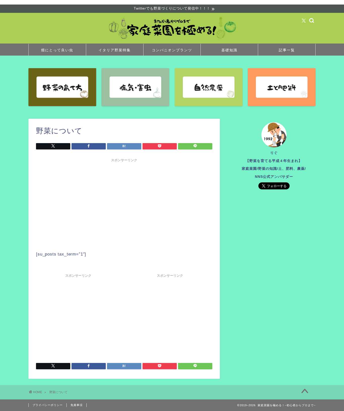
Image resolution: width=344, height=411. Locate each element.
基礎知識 (229, 50)
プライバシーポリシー (47, 404)
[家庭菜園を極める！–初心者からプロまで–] (172, 41)
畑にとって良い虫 (57, 50)
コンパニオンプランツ (172, 50)
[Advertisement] (124, 200)
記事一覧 (287, 50)
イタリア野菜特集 (114, 50)
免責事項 (77, 404)
